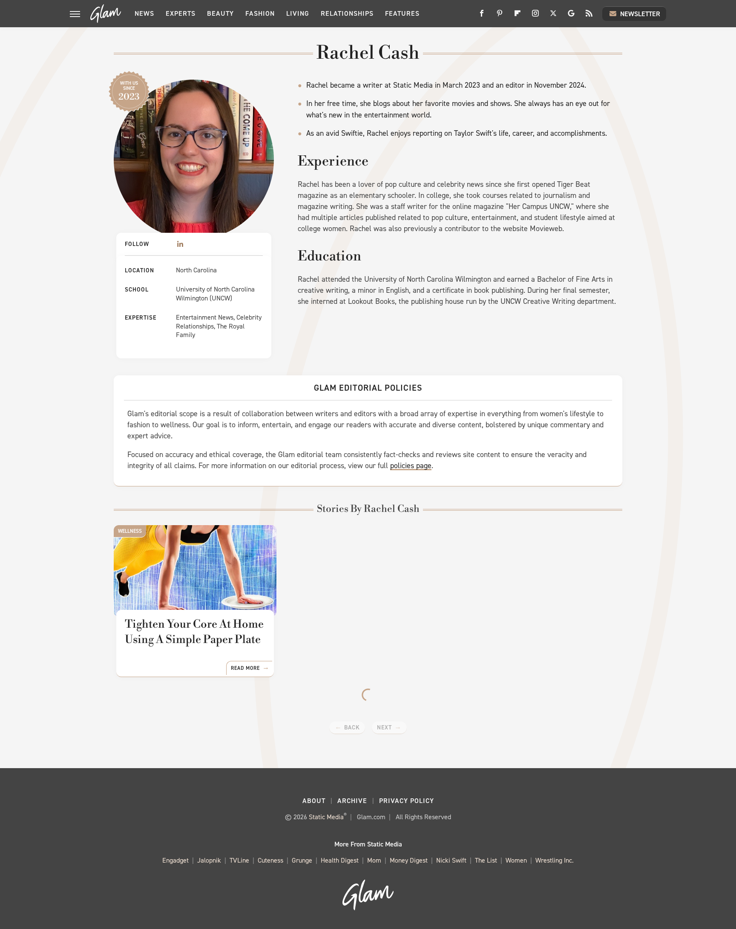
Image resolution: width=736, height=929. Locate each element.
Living (297, 13)
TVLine (239, 860)
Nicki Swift (451, 860)
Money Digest (409, 860)
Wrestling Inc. (554, 860)
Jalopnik (209, 860)
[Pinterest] (499, 16)
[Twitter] (553, 16)
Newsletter (640, 13)
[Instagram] (535, 16)
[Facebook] (481, 16)
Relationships (347, 13)
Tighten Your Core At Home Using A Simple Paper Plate (194, 631)
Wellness (130, 531)
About (313, 800)
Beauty (220, 13)
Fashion (260, 13)
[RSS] (589, 16)
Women (516, 860)
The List (486, 860)
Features (402, 13)
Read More (245, 668)
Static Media (326, 816)
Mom (374, 860)
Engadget (175, 860)
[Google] (571, 16)
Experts (181, 13)
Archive (352, 800)
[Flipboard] (517, 16)
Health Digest (340, 860)
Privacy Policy (406, 800)
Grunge (302, 860)
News (144, 13)
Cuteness (270, 860)
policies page (410, 465)
